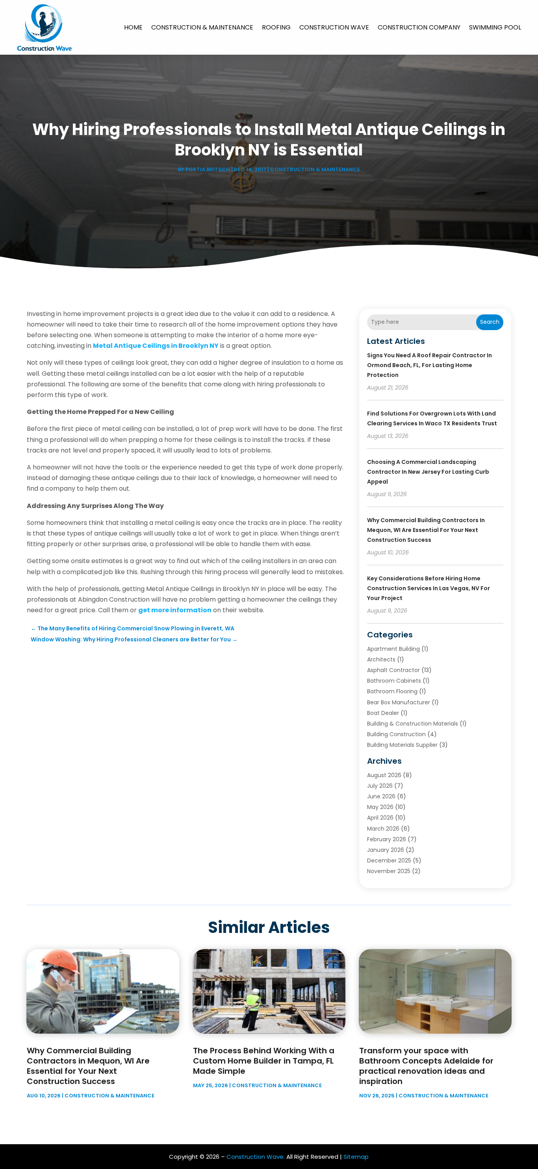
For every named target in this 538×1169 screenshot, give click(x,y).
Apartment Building (393, 649)
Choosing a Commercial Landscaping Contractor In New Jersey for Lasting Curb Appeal (428, 472)
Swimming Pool (495, 27)
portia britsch (208, 169)
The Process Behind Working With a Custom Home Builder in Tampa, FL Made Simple (263, 1061)
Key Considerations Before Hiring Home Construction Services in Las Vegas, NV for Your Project (428, 588)
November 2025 (388, 871)
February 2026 (386, 839)
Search (489, 322)
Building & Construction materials (412, 724)
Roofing (276, 27)
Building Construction (396, 734)
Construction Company (419, 27)
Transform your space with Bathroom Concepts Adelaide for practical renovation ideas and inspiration (426, 1066)
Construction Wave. (255, 1156)
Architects (381, 659)
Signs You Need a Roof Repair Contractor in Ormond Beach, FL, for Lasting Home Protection (429, 365)
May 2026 (380, 807)
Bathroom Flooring (392, 691)
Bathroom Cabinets (394, 681)
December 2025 (389, 860)
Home (133, 27)
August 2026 (384, 775)
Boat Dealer (383, 713)
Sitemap (356, 1156)
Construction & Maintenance (202, 27)
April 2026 (380, 818)
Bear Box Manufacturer (398, 702)
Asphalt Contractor (393, 670)
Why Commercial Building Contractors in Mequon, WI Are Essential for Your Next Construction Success (426, 530)
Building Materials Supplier (402, 745)
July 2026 (380, 786)
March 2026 (383, 829)
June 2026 (381, 796)
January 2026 (385, 850)
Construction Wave (334, 27)
